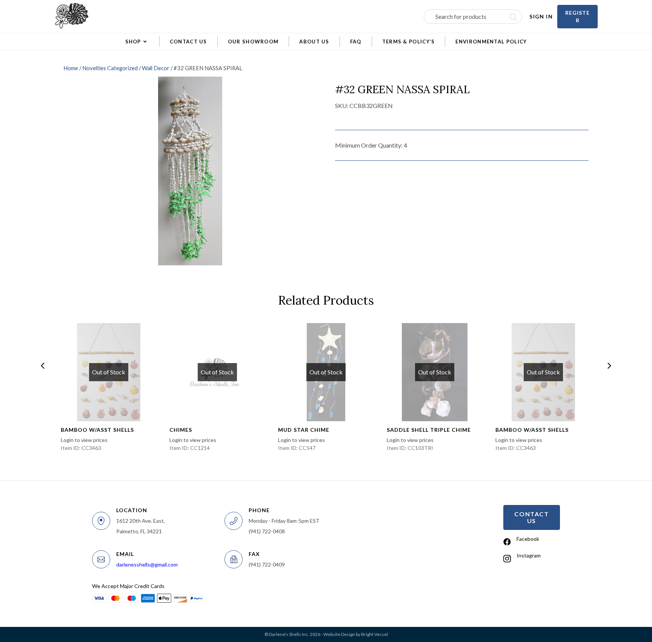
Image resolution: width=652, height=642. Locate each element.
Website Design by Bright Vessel (355, 634)
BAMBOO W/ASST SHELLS (97, 429)
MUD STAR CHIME (303, 429)
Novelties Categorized (110, 68)
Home (70, 68)
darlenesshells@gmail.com (147, 564)
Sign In (541, 16)
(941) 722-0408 (267, 531)
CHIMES (180, 429)
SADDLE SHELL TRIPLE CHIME (429, 429)
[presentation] (42, 366)
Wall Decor (155, 68)
